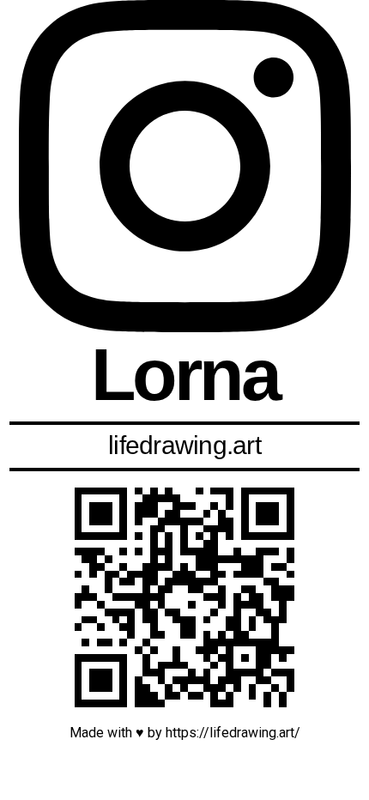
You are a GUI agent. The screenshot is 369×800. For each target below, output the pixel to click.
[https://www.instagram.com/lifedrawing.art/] (184, 597)
